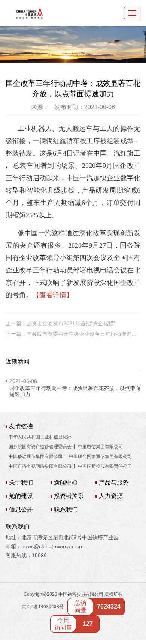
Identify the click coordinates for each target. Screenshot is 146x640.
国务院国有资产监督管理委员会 (40, 446)
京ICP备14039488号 (43, 606)
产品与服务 (114, 483)
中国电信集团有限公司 (100, 446)
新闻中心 (66, 483)
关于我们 (21, 483)
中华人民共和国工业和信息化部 (40, 437)
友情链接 (21, 426)
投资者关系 (69, 496)
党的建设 (21, 496)
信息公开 (21, 510)
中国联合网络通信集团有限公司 (100, 456)
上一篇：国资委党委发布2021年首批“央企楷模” (61, 323)
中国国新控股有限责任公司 (105, 466)
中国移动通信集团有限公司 (36, 456)
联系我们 (66, 510)
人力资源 (111, 496)
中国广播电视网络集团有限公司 (40, 466)
